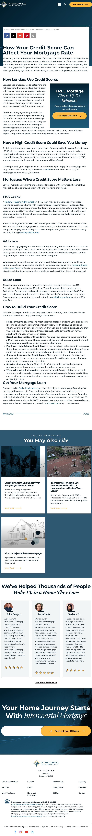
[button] (59, 4)
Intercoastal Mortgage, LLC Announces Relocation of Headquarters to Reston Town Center (66, 486)
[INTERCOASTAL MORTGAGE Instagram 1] (21, 832)
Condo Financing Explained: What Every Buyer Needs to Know (22, 484)
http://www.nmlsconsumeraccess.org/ (26, 816)
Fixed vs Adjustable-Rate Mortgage (23, 553)
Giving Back (58, 787)
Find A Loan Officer (10, 782)
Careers (30, 782)
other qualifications (29, 232)
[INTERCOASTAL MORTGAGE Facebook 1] (15, 832)
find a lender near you (30, 388)
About (30, 787)
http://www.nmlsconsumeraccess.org (27, 804)
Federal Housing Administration (21, 202)
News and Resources (31, 794)
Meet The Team (8, 793)
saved (48, 169)
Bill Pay (56, 793)
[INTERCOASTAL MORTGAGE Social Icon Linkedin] (32, 832)
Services (5, 787)
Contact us (52, 403)
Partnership (58, 782)
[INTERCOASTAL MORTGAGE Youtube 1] (26, 832)
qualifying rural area (61, 297)
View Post (9, 508)
